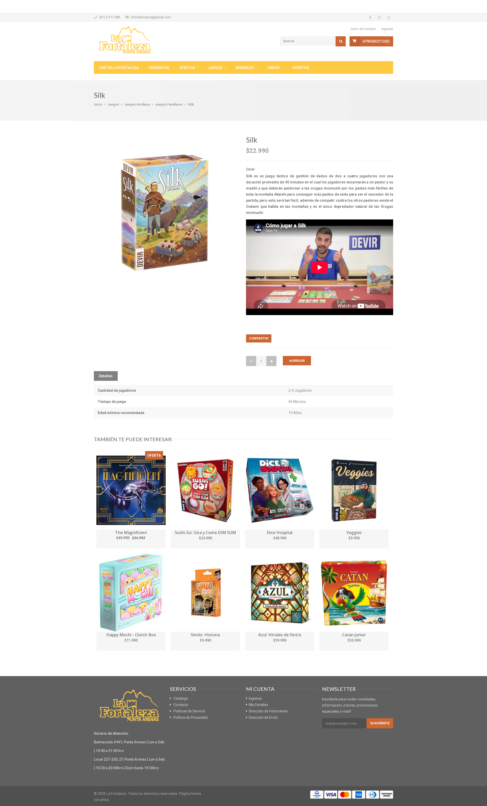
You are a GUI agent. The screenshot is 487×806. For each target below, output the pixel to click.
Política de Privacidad (190, 717)
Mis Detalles (258, 705)
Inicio (98, 104)
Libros (273, 68)
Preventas (159, 68)
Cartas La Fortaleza (119, 68)
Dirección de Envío (263, 717)
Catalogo (180, 698)
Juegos (215, 68)
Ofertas (187, 68)
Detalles (106, 376)
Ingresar (387, 29)
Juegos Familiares (169, 104)
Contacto (180, 705)
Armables (244, 68)
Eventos (301, 68)
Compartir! (258, 338)
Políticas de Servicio (189, 711)
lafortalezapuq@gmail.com (151, 17)
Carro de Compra (363, 29)
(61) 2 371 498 (109, 17)
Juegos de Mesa (137, 104)
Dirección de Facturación (268, 711)
